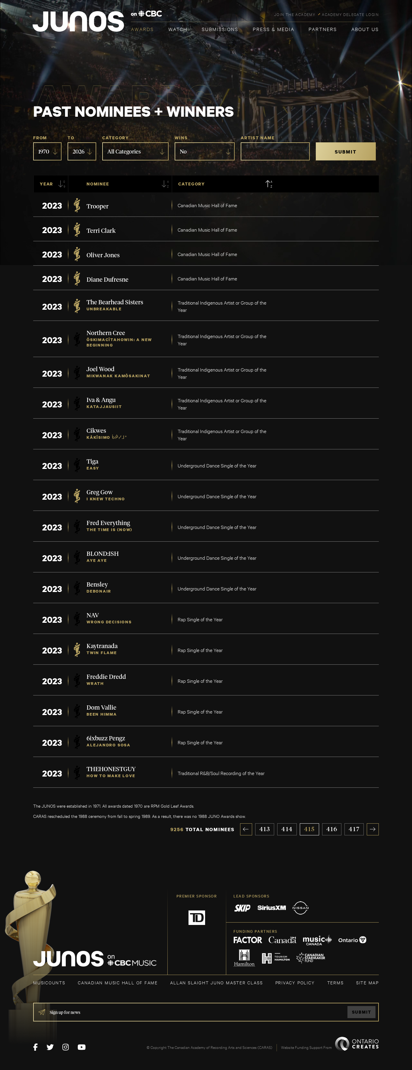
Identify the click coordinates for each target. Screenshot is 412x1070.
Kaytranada (102, 646)
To (71, 138)
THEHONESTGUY (111, 769)
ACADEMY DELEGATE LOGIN (350, 14)
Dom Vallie (101, 708)
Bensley (97, 585)
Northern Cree (106, 333)
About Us (365, 29)
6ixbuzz (98, 739)
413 (265, 829)
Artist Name (258, 138)
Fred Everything (108, 523)
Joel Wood (101, 369)
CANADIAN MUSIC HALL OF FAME (118, 982)
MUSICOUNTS (49, 982)
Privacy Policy (295, 982)
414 (287, 829)
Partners (323, 29)
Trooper (98, 207)
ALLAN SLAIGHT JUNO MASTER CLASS (216, 982)
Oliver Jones (103, 255)
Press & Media (273, 29)
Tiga (92, 462)
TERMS (335, 982)
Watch (178, 29)
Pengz (117, 739)
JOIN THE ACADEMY (294, 14)
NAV (93, 616)
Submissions (220, 29)
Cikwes (96, 431)
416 (332, 829)
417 (354, 829)
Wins (181, 138)
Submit (361, 1012)
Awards (142, 29)
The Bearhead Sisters (115, 302)
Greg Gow (100, 492)
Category (115, 138)
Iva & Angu (101, 400)
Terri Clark (101, 231)
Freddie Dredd (106, 677)
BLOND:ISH (103, 554)
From (40, 138)
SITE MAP (367, 982)
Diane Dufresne (107, 280)
